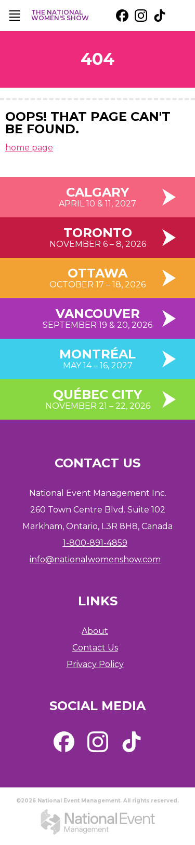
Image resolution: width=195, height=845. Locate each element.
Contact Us (95, 648)
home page (29, 148)
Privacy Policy (95, 664)
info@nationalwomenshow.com (95, 559)
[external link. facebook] (122, 15)
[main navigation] (14, 15)
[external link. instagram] (141, 15)
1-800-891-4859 (95, 543)
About (95, 631)
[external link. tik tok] (159, 15)
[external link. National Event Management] (98, 822)
